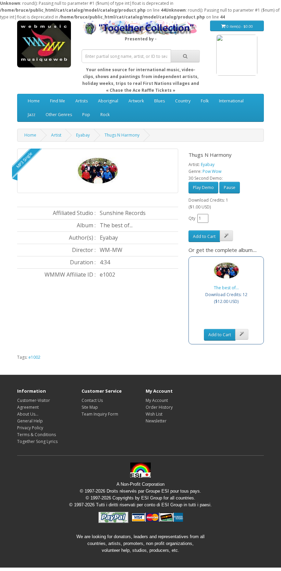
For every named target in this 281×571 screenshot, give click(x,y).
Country (183, 101)
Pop (86, 114)
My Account (157, 400)
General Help (30, 421)
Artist (56, 135)
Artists (81, 101)
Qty (191, 218)
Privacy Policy (30, 428)
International (231, 101)
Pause (229, 187)
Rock (105, 114)
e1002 (34, 357)
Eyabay (83, 135)
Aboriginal (108, 101)
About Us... (27, 414)
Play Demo (203, 187)
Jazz (31, 114)
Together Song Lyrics (37, 441)
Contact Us (92, 400)
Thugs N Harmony (122, 135)
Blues (159, 101)
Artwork (136, 101)
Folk (205, 101)
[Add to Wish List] (226, 235)
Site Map (90, 407)
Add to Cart (204, 236)
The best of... (226, 288)
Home (34, 101)
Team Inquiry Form (100, 414)
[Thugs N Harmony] (97, 171)
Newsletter (156, 421)
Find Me (57, 101)
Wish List (154, 414)
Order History (159, 407)
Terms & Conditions (36, 434)
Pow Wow (212, 171)
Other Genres (59, 114)
